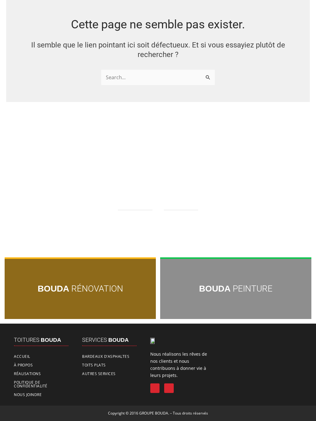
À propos (23, 365)
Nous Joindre (28, 394)
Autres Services (99, 373)
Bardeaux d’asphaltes (105, 356)
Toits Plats (94, 365)
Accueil (22, 356)
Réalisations (27, 373)
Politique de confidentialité (31, 384)
